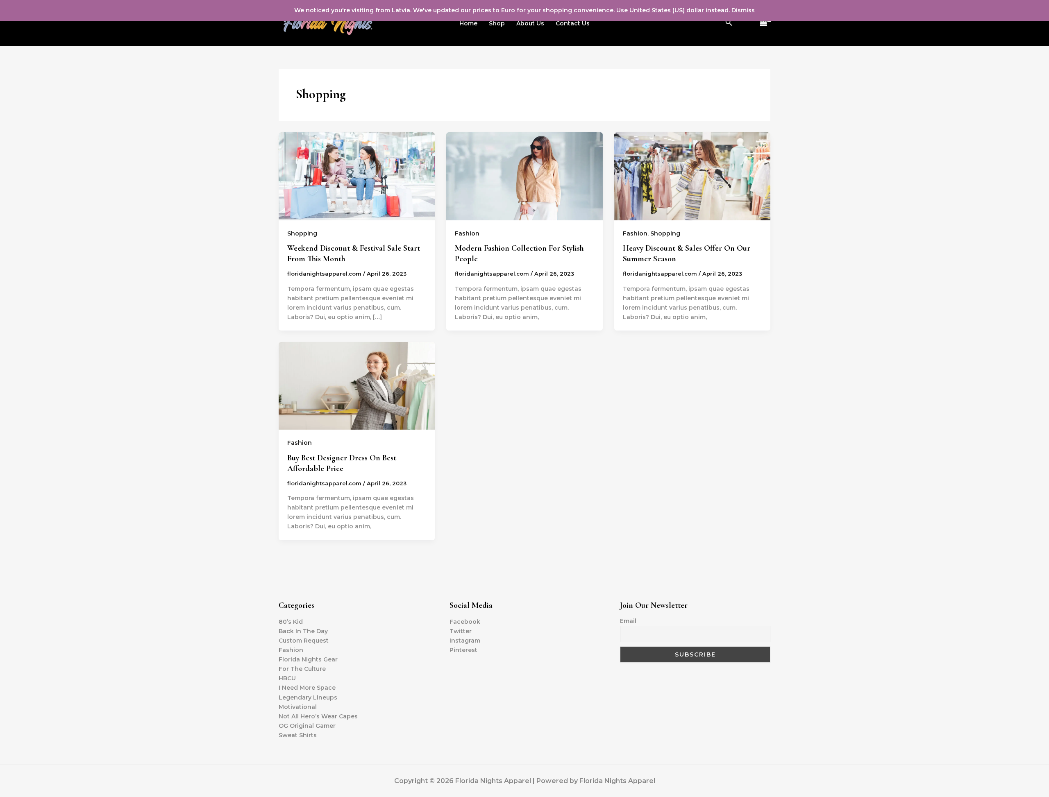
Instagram (465, 640)
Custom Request (304, 640)
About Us (530, 23)
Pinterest (463, 650)
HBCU (287, 678)
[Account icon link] (745, 23)
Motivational (298, 707)
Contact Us (573, 23)
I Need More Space (307, 687)
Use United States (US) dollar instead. (673, 10)
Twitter (461, 631)
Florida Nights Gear (308, 659)
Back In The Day (303, 631)
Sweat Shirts (298, 735)
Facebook (465, 621)
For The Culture (302, 668)
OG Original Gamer (307, 725)
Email (628, 621)
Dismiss (743, 10)
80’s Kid (291, 621)
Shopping (302, 233)
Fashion (467, 233)
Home (468, 23)
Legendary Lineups (308, 697)
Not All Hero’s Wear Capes (318, 716)
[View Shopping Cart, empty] (763, 23)
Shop (497, 23)
